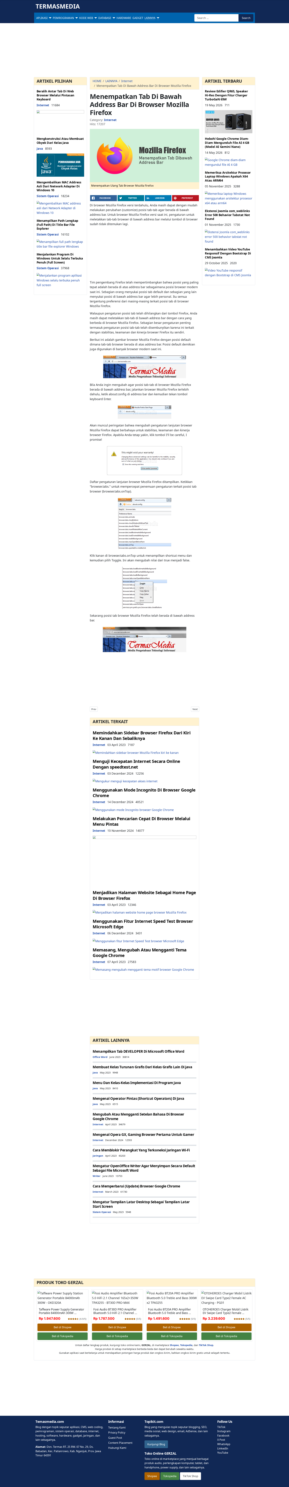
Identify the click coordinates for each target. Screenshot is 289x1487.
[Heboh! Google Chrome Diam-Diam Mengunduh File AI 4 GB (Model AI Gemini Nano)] (228, 162)
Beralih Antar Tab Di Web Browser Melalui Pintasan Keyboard (55, 95)
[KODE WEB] (95, 18)
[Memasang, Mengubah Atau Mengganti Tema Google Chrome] (143, 969)
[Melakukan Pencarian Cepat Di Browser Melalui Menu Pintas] (144, 861)
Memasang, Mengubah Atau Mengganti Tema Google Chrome (139, 952)
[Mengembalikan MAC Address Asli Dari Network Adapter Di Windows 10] (60, 208)
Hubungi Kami (117, 1448)
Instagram (223, 1431)
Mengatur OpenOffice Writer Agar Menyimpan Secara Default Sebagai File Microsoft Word (144, 1168)
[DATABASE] (113, 18)
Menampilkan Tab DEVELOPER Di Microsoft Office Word (138, 1051)
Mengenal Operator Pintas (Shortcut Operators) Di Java (138, 1098)
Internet (43, 105)
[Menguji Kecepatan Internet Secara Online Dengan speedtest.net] (125, 781)
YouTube (222, 1452)
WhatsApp (223, 1444)
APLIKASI (41, 18)
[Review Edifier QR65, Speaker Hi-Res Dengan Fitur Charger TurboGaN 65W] (228, 121)
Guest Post (115, 1438)
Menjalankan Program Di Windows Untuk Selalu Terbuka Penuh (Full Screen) (60, 258)
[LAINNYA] (157, 18)
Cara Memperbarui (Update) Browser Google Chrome (136, 1186)
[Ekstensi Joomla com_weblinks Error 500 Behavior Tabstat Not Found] (228, 236)
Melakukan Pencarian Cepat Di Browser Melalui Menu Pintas (141, 821)
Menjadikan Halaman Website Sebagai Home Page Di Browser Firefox (144, 895)
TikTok (221, 1427)
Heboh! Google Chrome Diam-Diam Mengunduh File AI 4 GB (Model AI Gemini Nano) (227, 143)
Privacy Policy (116, 1432)
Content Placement (120, 1443)
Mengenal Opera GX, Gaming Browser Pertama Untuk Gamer (143, 1134)
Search (246, 18)
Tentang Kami (117, 1427)
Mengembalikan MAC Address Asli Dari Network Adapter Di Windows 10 (59, 186)
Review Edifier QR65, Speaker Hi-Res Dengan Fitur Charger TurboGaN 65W (226, 95)
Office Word (100, 1057)
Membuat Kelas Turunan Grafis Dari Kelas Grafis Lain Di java (142, 1067)
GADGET (137, 18)
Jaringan (98, 1155)
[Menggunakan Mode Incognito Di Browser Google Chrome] (133, 809)
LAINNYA (149, 18)
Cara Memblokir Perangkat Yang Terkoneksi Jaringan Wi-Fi (141, 1150)
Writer (97, 1176)
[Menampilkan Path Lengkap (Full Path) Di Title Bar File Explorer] (60, 244)
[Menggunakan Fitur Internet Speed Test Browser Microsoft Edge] (138, 941)
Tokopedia (169, 1476)
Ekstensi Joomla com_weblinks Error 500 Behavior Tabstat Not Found (227, 215)
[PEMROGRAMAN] (76, 18)
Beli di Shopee (62, 1327)
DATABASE (104, 18)
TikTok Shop (190, 1476)
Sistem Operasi (48, 196)
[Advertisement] (144, 50)
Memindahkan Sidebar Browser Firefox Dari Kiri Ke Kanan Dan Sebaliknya (141, 735)
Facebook (223, 1435)
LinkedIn (222, 1448)
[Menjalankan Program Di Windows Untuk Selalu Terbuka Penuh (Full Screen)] (60, 280)
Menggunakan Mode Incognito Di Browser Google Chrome (144, 792)
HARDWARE (124, 18)
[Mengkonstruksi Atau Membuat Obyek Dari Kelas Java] (60, 165)
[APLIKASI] (49, 18)
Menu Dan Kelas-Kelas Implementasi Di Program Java (137, 1082)
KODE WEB (86, 18)
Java (40, 149)
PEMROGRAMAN (63, 18)
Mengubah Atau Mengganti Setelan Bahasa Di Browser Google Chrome (138, 1116)
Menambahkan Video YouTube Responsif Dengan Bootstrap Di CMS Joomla (228, 253)
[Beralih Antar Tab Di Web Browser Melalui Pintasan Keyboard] (60, 121)
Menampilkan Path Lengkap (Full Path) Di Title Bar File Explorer (57, 224)
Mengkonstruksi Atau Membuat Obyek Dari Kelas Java (60, 141)
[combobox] (216, 18)
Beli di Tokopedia (62, 1336)
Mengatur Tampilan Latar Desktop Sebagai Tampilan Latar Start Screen (141, 1204)
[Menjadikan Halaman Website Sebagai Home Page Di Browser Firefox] (139, 912)
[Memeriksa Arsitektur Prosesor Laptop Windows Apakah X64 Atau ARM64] (228, 198)
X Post (221, 1440)
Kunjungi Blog (156, 1444)
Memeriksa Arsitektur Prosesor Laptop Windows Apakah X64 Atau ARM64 (228, 176)
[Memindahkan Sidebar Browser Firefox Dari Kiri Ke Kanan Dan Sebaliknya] (136, 752)
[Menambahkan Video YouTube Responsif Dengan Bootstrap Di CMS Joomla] (228, 272)
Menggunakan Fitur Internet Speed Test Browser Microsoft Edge (143, 924)
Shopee (152, 1476)
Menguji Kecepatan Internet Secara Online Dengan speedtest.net (136, 764)
